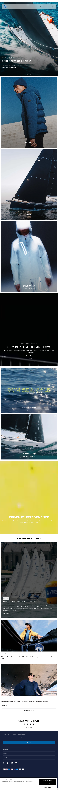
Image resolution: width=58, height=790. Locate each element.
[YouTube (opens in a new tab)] (33, 724)
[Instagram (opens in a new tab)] (27, 724)
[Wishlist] (47, 6)
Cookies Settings (47, 787)
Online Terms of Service (30, 773)
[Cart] (50, 6)
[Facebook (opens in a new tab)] (24, 724)
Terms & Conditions (12, 773)
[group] (29, 39)
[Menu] (53, 6)
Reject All (47, 784)
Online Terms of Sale (20, 773)
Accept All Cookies (47, 780)
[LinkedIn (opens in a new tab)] (30, 724)
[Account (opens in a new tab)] (44, 6)
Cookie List (5, 773)
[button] (27, 74)
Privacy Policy (38, 773)
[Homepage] (5, 6)
